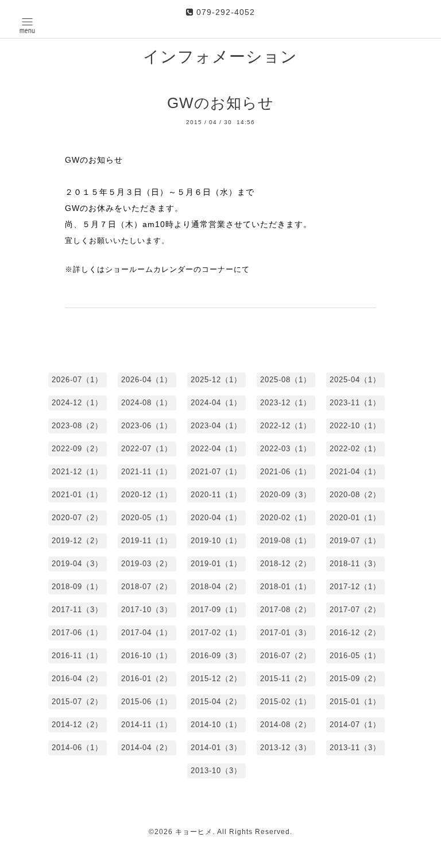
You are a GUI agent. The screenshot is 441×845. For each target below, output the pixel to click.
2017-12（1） (355, 586)
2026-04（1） (146, 379)
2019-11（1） (146, 540)
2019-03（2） (146, 563)
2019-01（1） (216, 563)
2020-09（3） (285, 494)
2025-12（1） (216, 379)
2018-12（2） (285, 563)
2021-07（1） (216, 471)
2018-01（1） (285, 586)
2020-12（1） (146, 494)
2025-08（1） (285, 379)
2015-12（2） (216, 678)
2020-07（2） (77, 517)
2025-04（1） (355, 379)
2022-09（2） (77, 448)
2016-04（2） (77, 678)
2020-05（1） (146, 517)
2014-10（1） (216, 724)
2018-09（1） (77, 586)
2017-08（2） (285, 609)
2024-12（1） (77, 402)
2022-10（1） (355, 425)
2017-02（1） (216, 632)
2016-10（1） (146, 655)
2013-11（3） (355, 747)
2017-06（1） (77, 632)
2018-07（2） (146, 586)
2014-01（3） (216, 747)
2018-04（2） (216, 586)
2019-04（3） (77, 563)
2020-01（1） (355, 517)
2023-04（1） (216, 425)
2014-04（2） (146, 747)
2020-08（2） (355, 494)
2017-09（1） (216, 609)
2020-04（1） (216, 517)
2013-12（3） (285, 747)
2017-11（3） (77, 609)
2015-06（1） (146, 701)
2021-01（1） (77, 494)
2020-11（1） (216, 494)
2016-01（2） (146, 678)
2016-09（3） (216, 655)
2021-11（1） (146, 471)
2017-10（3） (146, 609)
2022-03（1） (285, 448)
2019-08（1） (285, 540)
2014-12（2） (77, 724)
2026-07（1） (77, 379)
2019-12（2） (77, 540)
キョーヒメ (193, 832)
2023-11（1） (355, 402)
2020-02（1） (285, 517)
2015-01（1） (355, 701)
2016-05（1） (355, 655)
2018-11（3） (355, 563)
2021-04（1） (355, 471)
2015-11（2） (285, 678)
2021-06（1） (285, 471)
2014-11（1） (146, 724)
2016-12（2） (355, 632)
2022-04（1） (216, 448)
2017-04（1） (146, 632)
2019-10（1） (216, 540)
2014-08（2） (285, 724)
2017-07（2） (355, 609)
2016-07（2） (285, 655)
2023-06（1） (146, 425)
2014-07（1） (355, 724)
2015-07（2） (77, 701)
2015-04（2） (216, 701)
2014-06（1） (77, 747)
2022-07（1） (146, 448)
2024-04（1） (216, 402)
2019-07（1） (355, 540)
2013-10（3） (216, 770)
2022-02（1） (355, 448)
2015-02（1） (285, 701)
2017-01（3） (285, 632)
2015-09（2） (355, 678)
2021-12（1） (77, 471)
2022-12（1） (285, 425)
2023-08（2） (77, 425)
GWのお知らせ (220, 103)
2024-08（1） (146, 402)
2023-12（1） (285, 402)
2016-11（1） (77, 655)
